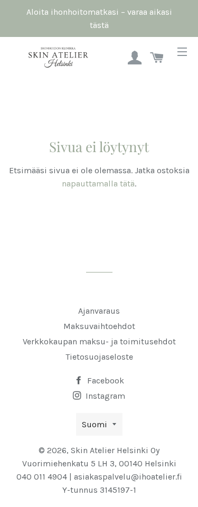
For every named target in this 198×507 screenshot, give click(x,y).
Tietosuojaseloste (99, 357)
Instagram (104, 396)
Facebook (104, 380)
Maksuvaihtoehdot (99, 326)
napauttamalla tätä (98, 184)
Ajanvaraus (99, 311)
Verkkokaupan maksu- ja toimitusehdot (99, 341)
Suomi (94, 424)
